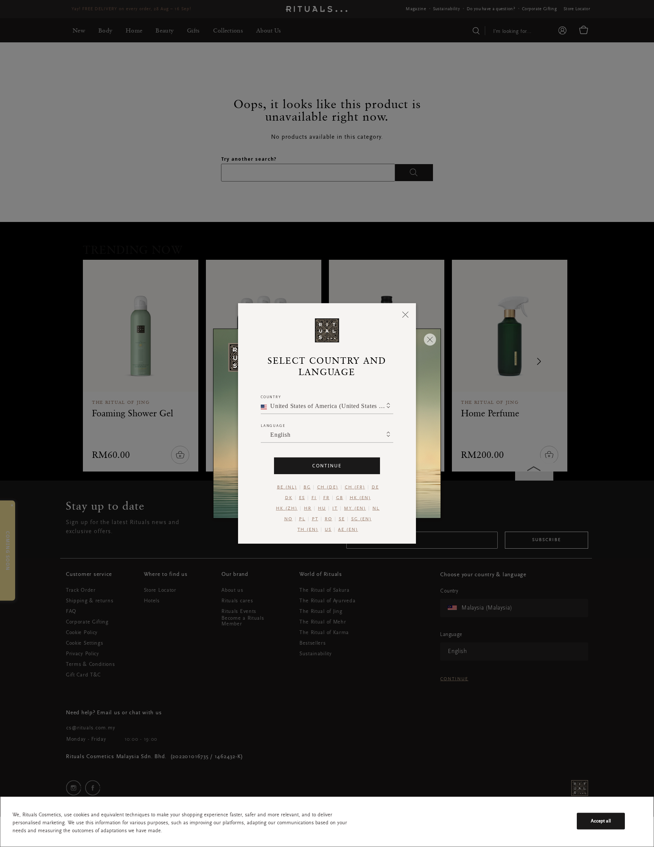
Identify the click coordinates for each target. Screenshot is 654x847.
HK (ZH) (286, 508)
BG (307, 487)
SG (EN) (361, 519)
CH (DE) (327, 487)
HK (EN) (360, 498)
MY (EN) (355, 508)
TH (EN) (307, 529)
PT (315, 519)
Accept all (601, 821)
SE (342, 519)
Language (273, 425)
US (328, 529)
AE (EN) (348, 529)
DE (375, 487)
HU (322, 508)
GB (339, 498)
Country (271, 396)
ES (302, 498)
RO (328, 519)
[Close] (405, 314)
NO (288, 519)
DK (289, 498)
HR (307, 508)
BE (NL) (287, 487)
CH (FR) (355, 487)
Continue (327, 465)
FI (314, 498)
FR (326, 498)
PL (302, 519)
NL (376, 508)
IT (335, 508)
